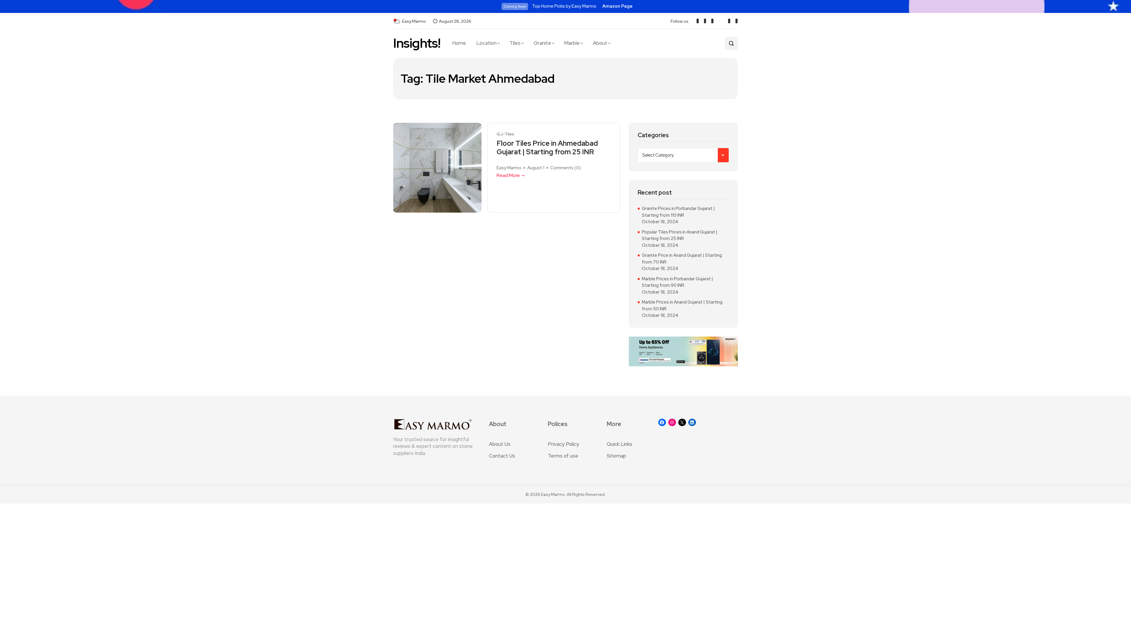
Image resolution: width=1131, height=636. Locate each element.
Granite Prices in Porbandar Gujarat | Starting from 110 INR (678, 212)
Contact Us (502, 456)
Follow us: (680, 21)
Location (486, 43)
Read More (508, 175)
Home (459, 43)
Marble (572, 43)
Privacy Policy (563, 444)
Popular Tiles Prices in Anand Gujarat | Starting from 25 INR (679, 235)
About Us (499, 444)
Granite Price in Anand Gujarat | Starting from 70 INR (682, 258)
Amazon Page (617, 6)
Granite (542, 43)
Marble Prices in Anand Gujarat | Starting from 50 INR (682, 305)
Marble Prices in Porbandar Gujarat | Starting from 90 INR (677, 282)
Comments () (565, 168)
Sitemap (616, 456)
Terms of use (563, 456)
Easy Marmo (509, 168)
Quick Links (619, 444)
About (600, 43)
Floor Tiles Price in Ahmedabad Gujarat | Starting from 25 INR (547, 147)
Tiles (515, 43)
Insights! (416, 43)
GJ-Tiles (505, 134)
